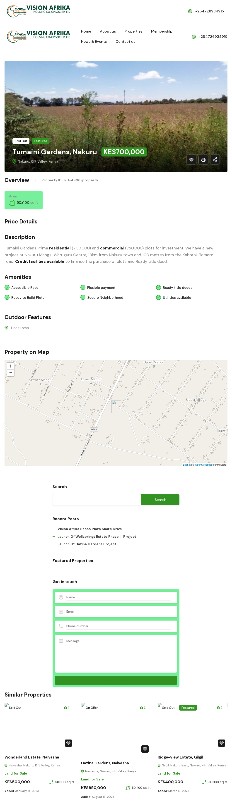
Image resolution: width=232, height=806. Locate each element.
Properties (133, 31)
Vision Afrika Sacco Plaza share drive (90, 529)
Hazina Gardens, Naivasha (105, 763)
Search (60, 486)
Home (86, 31)
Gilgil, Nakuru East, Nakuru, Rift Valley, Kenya (194, 765)
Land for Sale (16, 773)
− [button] (10, 373)
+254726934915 (209, 11)
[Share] (215, 159)
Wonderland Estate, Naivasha (32, 757)
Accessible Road (25, 287)
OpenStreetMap (204, 464)
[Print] (203, 159)
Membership (161, 31)
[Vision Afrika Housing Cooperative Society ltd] (38, 11)
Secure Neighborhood (105, 297)
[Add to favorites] (191, 159)
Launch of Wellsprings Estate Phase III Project (97, 536)
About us (108, 31)
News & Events (94, 41)
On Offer (92, 708)
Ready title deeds (177, 287)
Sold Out (21, 141)
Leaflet (187, 464)
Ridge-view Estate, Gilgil (180, 757)
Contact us (125, 41)
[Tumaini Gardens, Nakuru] (116, 406)
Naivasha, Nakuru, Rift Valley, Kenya (34, 765)
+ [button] (10, 366)
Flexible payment (101, 287)
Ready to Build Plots (27, 297)
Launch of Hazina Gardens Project (87, 544)
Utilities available (177, 297)
